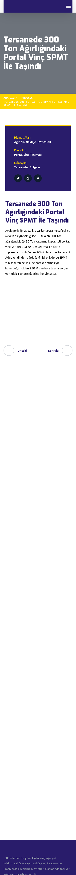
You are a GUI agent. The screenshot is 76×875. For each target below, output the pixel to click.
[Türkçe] (61, 6)
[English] (56, 6)
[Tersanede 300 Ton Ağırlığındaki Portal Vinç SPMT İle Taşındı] (18, 178)
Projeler (28, 97)
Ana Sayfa (11, 97)
